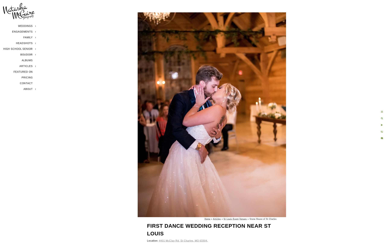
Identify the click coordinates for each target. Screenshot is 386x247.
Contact (26, 83)
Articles (26, 66)
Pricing (27, 77)
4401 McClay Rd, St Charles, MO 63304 (183, 240)
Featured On (23, 72)
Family (28, 37)
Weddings (25, 26)
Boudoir (26, 54)
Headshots (24, 43)
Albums (27, 60)
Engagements (22, 31)
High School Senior (18, 49)
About (28, 89)
